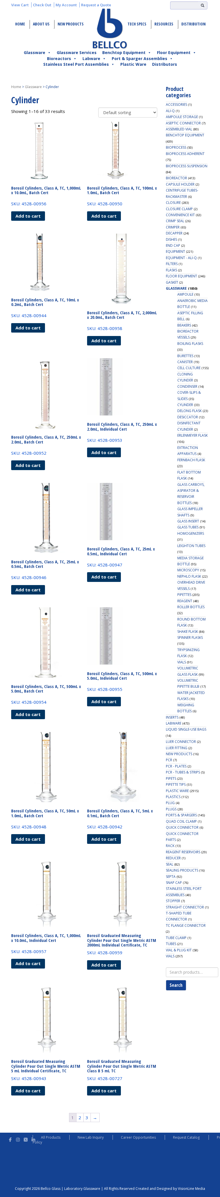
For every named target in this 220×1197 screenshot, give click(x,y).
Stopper (173, 900)
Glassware (34, 52)
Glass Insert (188, 521)
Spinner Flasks (190, 637)
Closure (173, 202)
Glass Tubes (188, 527)
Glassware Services (77, 52)
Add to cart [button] (28, 216)
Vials (181, 662)
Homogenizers (190, 533)
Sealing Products (182, 870)
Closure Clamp (179, 208)
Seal (169, 864)
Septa (171, 876)
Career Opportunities (138, 1137)
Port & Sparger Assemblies (139, 58)
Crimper (173, 227)
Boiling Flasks (190, 343)
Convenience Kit (180, 214)
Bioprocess (176, 147)
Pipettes (184, 594)
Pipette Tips (176, 784)
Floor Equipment (173, 52)
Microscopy (188, 570)
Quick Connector (182, 827)
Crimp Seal (175, 220)
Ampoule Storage (182, 116)
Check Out (42, 4)
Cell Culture (189, 367)
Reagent (184, 600)
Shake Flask (187, 631)
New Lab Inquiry (91, 1137)
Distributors (164, 64)
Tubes (171, 943)
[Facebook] (10, 1139)
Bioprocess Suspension (186, 166)
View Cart (20, 4)
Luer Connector (181, 741)
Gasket (172, 282)
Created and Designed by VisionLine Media (170, 1188)
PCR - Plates (176, 766)
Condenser (187, 386)
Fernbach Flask (191, 460)
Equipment (175, 251)
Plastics (173, 796)
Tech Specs (136, 24)
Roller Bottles (191, 607)
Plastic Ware (133, 64)
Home (20, 24)
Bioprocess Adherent (185, 153)
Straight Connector (185, 907)
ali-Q (170, 110)
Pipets (171, 778)
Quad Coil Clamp (181, 821)
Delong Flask (189, 410)
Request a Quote (96, 4)
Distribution (193, 24)
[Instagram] (18, 1139)
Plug (170, 802)
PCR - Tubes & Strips (183, 772)
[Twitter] (25, 1139)
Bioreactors (59, 58)
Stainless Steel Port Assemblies (76, 64)
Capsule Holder (180, 184)
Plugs (171, 809)
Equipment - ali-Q (181, 257)
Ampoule (185, 294)
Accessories (176, 104)
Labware (91, 58)
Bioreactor (176, 178)
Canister (185, 361)
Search (176, 985)
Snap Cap (174, 882)
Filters (172, 263)
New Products (71, 24)
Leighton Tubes (191, 545)
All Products (50, 1137)
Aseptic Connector (183, 123)
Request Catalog (186, 1137)
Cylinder (185, 404)
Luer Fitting (176, 747)
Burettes (185, 355)
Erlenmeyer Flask (192, 435)
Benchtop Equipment (124, 52)
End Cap (173, 245)
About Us (41, 24)
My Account (66, 4)
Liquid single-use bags (186, 729)
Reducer (173, 858)
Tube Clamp (176, 937)
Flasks (171, 270)
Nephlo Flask (189, 576)
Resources (163, 24)
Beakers (184, 325)
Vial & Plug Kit (179, 950)
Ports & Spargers (181, 815)
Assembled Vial (179, 129)
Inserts (172, 717)
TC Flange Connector (186, 925)
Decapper (174, 233)
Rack (170, 845)
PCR (169, 759)
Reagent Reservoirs (183, 852)
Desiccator (187, 417)
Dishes (171, 239)
